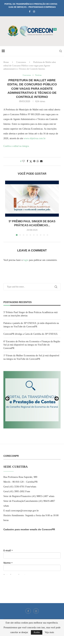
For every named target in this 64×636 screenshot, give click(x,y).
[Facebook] (29, 11)
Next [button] (56, 398)
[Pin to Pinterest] (34, 161)
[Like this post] (23, 161)
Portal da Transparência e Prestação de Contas (30, 4)
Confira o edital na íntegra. (16, 146)
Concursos (21, 62)
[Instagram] (34, 11)
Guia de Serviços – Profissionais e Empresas (32, 7)
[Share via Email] (41, 161)
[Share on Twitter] (31, 161)
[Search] (60, 51)
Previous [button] (7, 398)
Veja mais (49, 632)
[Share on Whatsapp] (38, 161)
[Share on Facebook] (27, 161)
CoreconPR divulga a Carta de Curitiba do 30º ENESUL (30, 334)
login (25, 260)
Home (6, 62)
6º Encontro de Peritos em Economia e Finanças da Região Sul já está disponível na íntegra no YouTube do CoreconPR (31, 344)
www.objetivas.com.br (35, 138)
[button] (8, 208)
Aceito (36, 632)
